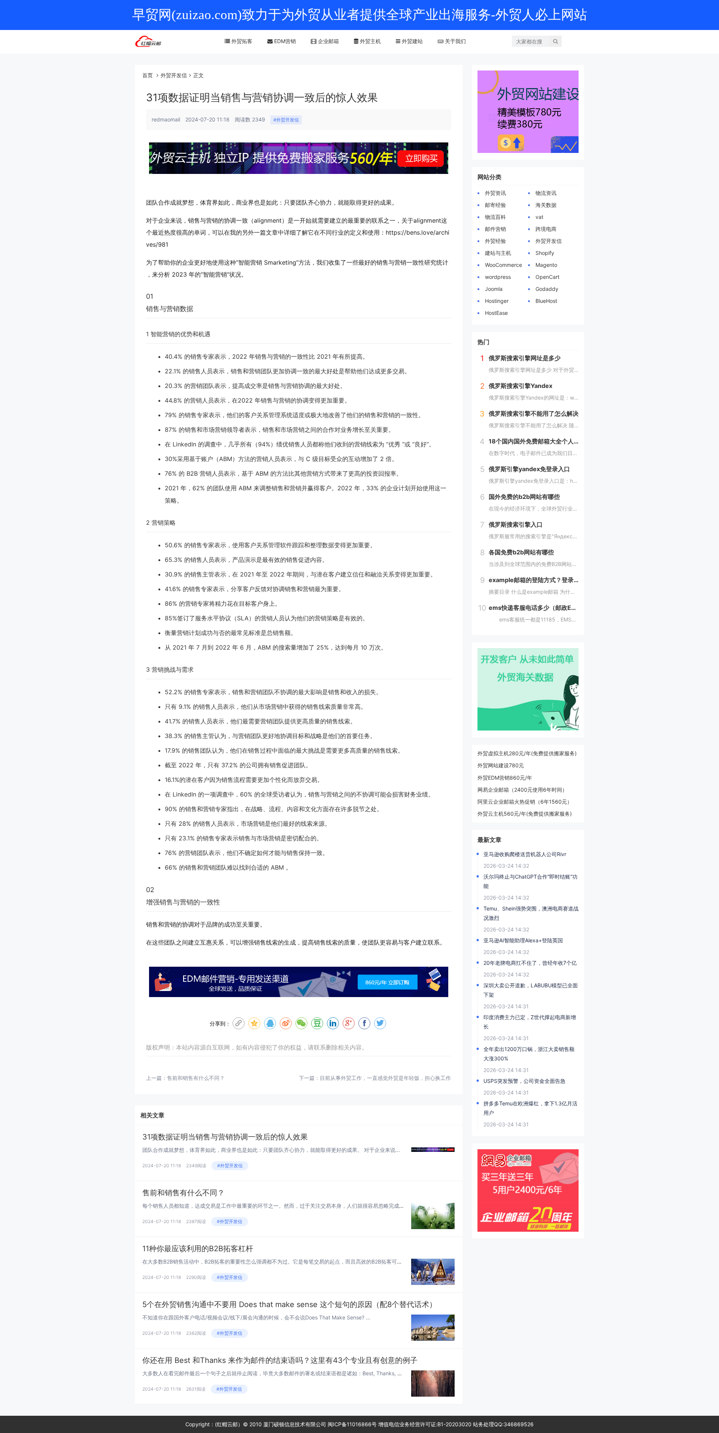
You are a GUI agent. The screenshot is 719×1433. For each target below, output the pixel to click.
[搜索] (555, 41)
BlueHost (546, 301)
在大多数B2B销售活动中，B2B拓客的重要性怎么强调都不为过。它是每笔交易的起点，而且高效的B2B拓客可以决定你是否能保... (292, 1261)
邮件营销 (495, 229)
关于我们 (454, 41)
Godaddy (547, 289)
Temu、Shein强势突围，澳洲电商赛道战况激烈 (531, 913)
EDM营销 (284, 41)
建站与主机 (498, 253)
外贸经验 (495, 241)
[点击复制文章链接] (239, 1023)
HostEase (496, 313)
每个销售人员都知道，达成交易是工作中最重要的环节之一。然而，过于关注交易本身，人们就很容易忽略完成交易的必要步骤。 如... (297, 1205)
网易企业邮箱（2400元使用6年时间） (522, 789)
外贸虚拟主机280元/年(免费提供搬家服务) (527, 753)
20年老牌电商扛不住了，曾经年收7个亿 (530, 963)
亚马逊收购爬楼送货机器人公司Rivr (524, 854)
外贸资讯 (495, 193)
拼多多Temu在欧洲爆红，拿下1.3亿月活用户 (530, 1108)
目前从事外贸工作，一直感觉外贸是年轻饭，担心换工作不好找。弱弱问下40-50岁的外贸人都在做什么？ (443, 1078)
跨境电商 (546, 229)
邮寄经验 (495, 205)
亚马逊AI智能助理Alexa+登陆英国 (523, 940)
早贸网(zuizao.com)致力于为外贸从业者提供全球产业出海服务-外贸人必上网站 (359, 14)
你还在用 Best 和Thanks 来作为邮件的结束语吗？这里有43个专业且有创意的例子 (280, 1360)
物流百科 (495, 217)
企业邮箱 (327, 41)
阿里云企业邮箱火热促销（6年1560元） (524, 801)
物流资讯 (546, 193)
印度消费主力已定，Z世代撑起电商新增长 (529, 1022)
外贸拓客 (241, 41)
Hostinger (497, 301)
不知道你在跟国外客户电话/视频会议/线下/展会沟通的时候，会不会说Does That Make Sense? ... (256, 1317)
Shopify (545, 253)
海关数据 (546, 205)
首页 (147, 75)
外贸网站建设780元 (500, 765)
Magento (546, 265)
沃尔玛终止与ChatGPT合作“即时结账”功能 (530, 881)
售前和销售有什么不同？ (196, 1078)
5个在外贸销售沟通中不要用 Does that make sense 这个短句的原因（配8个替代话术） (289, 1304)
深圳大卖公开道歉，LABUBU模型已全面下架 (530, 990)
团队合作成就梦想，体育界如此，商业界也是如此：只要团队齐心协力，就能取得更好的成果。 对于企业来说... (271, 1150)
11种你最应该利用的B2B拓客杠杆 (197, 1248)
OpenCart (547, 277)
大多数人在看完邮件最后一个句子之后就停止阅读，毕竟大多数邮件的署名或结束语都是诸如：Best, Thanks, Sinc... (277, 1373)
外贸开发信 (174, 75)
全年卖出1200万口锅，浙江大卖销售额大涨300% (528, 1054)
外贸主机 (369, 41)
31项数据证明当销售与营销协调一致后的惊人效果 (225, 1136)
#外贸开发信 (286, 120)
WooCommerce (503, 265)
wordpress (498, 277)
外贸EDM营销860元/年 (504, 777)
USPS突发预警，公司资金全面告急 (524, 1081)
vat (539, 217)
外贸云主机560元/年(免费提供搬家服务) (524, 813)
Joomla (494, 289)
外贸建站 (411, 41)
